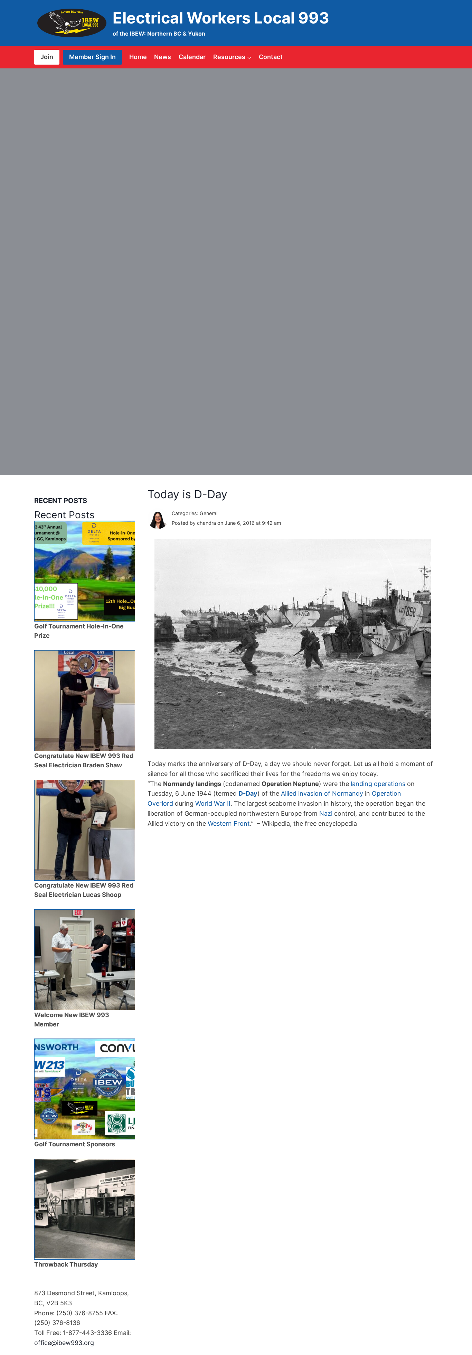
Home (138, 56)
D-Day (247, 793)
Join (46, 56)
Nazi (325, 813)
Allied (288, 793)
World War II (212, 803)
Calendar (192, 56)
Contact (271, 56)
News (162, 56)
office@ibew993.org (64, 1342)
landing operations (378, 783)
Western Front (229, 823)
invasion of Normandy (330, 793)
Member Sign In (92, 56)
